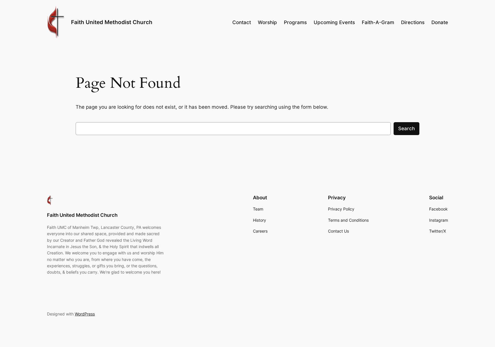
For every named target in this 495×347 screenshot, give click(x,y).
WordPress (85, 313)
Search (406, 128)
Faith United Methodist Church (111, 22)
